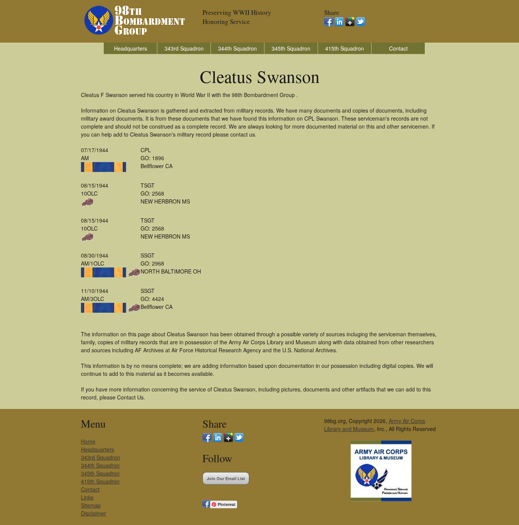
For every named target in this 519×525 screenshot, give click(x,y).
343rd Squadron (184, 48)
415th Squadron (344, 48)
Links (87, 497)
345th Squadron (291, 48)
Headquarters (130, 48)
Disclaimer (93, 513)
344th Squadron (237, 48)
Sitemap (91, 505)
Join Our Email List (226, 478)
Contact (398, 48)
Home (88, 441)
